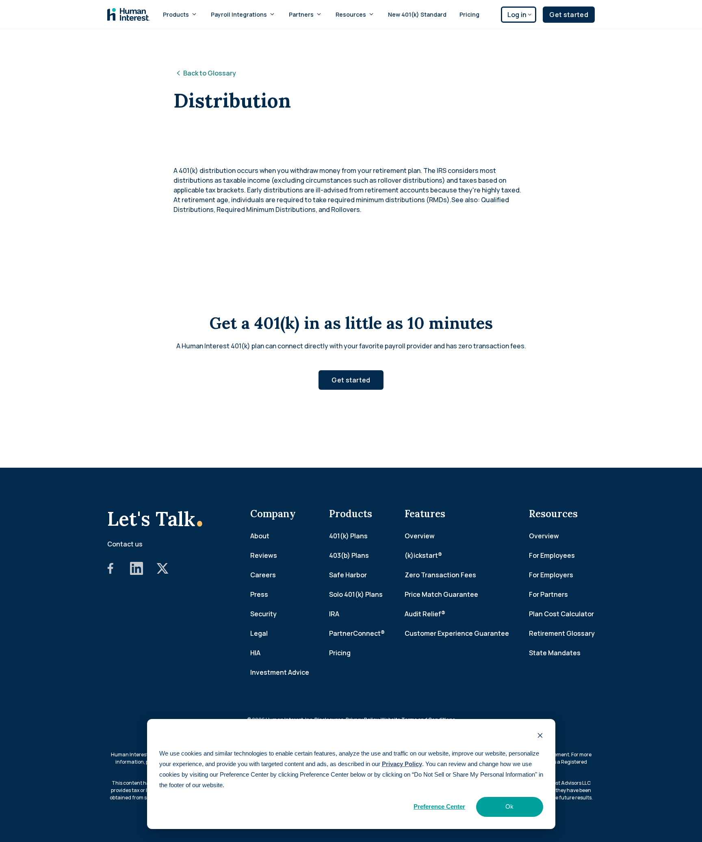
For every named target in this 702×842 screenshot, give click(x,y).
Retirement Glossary (562, 633)
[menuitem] (180, 14)
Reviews (263, 555)
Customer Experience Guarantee (457, 633)
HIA (255, 652)
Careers (263, 574)
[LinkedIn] (136, 572)
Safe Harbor (348, 574)
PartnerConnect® (357, 633)
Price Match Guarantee (441, 594)
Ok (509, 806)
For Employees (552, 555)
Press (259, 594)
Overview (420, 535)
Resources (351, 14)
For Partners (548, 594)
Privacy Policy (402, 763)
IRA (334, 613)
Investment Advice (279, 672)
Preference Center (439, 806)
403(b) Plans (349, 555)
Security (263, 613)
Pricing (469, 14)
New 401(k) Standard (417, 14)
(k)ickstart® (423, 555)
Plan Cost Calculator (561, 613)
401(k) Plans (348, 535)
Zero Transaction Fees (440, 574)
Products (176, 14)
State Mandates (555, 652)
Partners (301, 14)
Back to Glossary (209, 73)
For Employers (551, 574)
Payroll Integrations (239, 14)
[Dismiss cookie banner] (540, 736)
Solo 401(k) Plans (356, 594)
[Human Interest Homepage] (128, 14)
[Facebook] (110, 572)
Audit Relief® (425, 613)
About (259, 535)
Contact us (125, 544)
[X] (162, 572)
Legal (259, 633)
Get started (568, 14)
